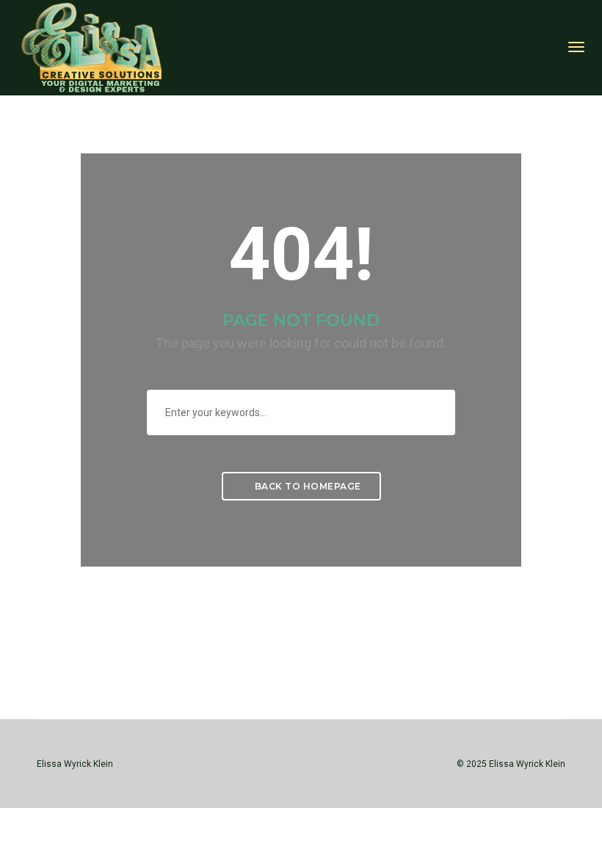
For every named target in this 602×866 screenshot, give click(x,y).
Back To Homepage (306, 486)
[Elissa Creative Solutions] (95, 47)
